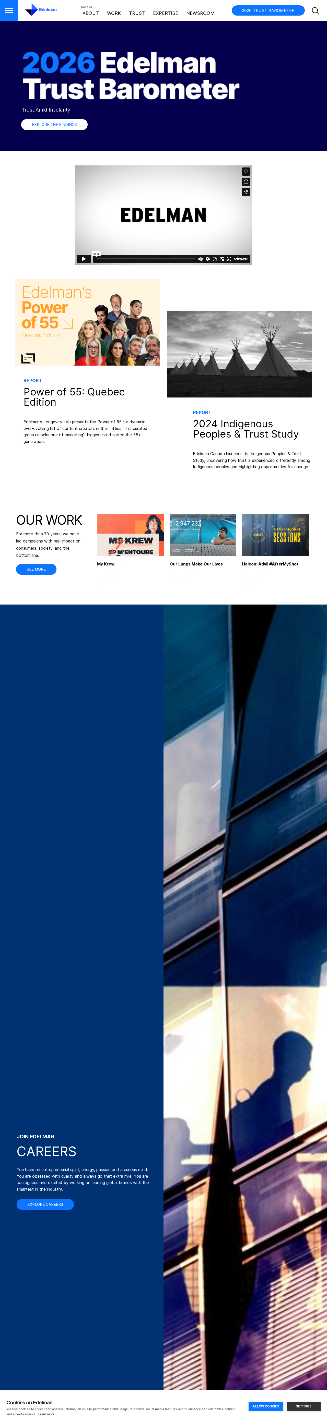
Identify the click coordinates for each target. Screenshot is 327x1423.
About (91, 13)
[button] (9, 10)
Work (114, 13)
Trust (137, 13)
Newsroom (200, 13)
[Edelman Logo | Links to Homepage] (33, 12)
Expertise (165, 13)
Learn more (46, 1414)
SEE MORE (36, 569)
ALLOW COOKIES (266, 1406)
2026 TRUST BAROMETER (268, 10)
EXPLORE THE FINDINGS (54, 124)
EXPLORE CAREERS (45, 1204)
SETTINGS (304, 1406)
